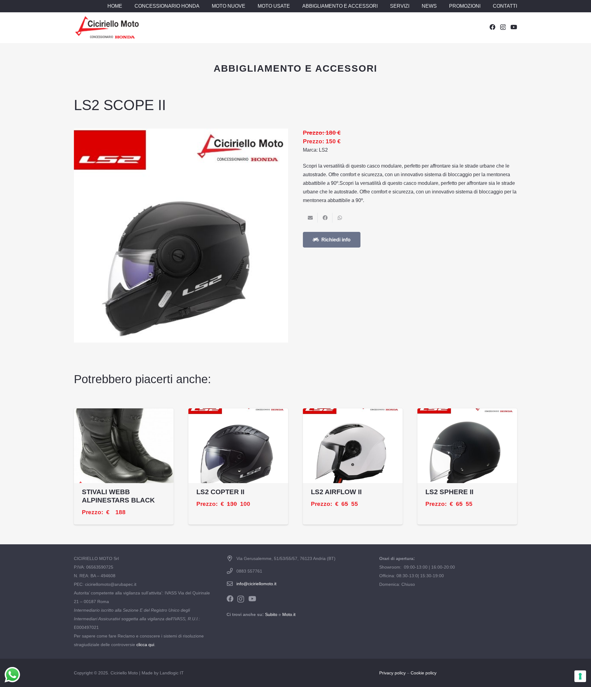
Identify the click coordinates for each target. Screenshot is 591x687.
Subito (271, 614)
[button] (202, 6)
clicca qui (145, 644)
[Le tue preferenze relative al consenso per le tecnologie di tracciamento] (580, 676)
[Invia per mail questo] (310, 218)
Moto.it (289, 614)
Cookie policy (423, 672)
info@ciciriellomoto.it (256, 583)
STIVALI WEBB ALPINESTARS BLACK (118, 496)
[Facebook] (492, 27)
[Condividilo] (325, 218)
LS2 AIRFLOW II (336, 492)
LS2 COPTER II (220, 492)
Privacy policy (392, 672)
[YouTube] (513, 27)
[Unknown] (107, 28)
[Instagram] (503, 27)
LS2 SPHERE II (449, 492)
